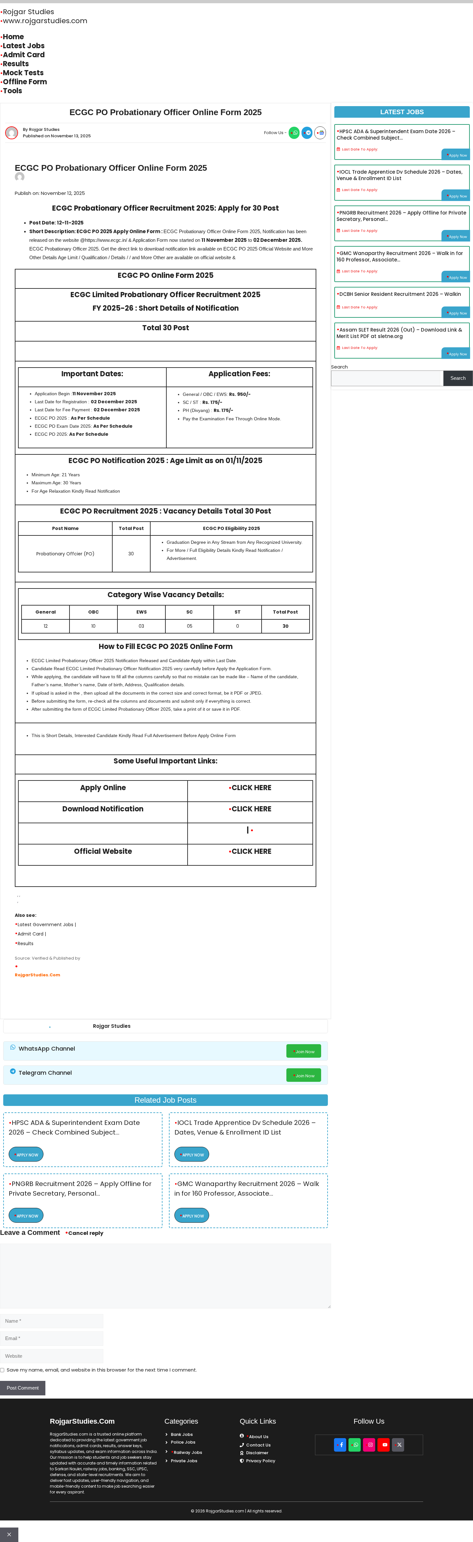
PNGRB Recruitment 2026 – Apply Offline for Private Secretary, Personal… (80, 1188)
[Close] (9, 1535)
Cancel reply (85, 1233)
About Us (258, 1437)
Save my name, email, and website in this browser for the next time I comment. (102, 1369)
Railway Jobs (188, 1452)
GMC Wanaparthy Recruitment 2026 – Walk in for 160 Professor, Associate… (246, 1188)
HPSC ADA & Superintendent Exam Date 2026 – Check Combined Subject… (74, 1127)
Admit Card (30, 934)
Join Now (305, 1052)
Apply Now (27, 1155)
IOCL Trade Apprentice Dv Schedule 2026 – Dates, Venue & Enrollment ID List (245, 1127)
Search (339, 366)
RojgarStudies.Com (37, 975)
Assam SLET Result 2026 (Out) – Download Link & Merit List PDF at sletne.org (399, 332)
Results (25, 943)
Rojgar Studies (28, 11)
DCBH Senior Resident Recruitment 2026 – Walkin (400, 294)
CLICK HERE (252, 787)
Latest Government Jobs (45, 924)
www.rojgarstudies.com (45, 20)
